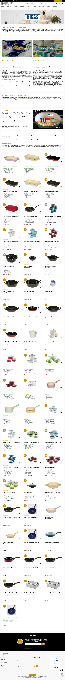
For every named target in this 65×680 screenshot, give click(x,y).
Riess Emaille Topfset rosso (50, 467)
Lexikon (18, 663)
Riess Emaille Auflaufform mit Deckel (10, 216)
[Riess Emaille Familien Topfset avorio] (11, 233)
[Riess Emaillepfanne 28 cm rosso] (11, 559)
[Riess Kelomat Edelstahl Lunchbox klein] (53, 585)
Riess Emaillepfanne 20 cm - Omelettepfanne (50, 518)
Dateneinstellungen (4, 662)
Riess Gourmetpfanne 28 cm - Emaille (10, 592)
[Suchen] (42, 3)
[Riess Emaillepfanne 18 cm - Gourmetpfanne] (11, 509)
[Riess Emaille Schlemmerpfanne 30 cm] (11, 334)
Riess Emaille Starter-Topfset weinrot (10, 392)
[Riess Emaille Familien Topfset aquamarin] (53, 208)
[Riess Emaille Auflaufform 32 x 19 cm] (53, 158)
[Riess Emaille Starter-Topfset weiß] (32, 384)
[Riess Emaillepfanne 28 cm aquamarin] (53, 534)
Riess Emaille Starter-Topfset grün (51, 366)
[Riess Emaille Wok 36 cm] (32, 484)
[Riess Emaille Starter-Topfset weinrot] (11, 384)
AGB (44, 647)
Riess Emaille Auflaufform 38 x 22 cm (52, 191)
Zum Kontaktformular (37, 661)
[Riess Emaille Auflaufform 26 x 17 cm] (11, 158)
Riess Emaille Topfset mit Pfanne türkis (10, 467)
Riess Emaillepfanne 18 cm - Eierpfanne (52, 492)
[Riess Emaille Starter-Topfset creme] (32, 359)
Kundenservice (19, 657)
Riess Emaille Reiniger (49, 291)
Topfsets (42, 70)
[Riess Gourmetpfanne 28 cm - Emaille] (11, 585)
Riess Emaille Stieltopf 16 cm (29, 417)
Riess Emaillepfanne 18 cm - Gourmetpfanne (11, 517)
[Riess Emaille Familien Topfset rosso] (53, 233)
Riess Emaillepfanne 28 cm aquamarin (52, 542)
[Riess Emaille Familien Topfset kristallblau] (32, 233)
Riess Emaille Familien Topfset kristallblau (32, 241)
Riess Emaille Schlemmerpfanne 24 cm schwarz (52, 317)
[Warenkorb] (62, 3)
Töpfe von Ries (35, 66)
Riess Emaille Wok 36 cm (28, 492)
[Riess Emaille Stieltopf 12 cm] (53, 384)
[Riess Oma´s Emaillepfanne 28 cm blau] (11, 610)
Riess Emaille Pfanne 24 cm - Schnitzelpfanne (8, 292)
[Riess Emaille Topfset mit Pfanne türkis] (11, 459)
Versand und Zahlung (20, 659)
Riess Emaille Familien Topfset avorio (10, 241)
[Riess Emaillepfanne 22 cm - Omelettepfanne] (11, 534)
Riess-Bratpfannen (11, 75)
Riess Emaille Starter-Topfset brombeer (10, 366)
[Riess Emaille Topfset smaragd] (11, 484)
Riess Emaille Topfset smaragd (9, 492)
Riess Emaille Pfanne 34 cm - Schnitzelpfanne (29, 292)
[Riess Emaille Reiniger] (53, 283)
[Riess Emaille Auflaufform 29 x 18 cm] (32, 158)
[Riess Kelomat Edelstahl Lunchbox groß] (32, 585)
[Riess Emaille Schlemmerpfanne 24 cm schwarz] (53, 308)
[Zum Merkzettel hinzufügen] (19, 162)
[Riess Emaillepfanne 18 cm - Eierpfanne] (53, 484)
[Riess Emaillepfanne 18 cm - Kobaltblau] (32, 509)
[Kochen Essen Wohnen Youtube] (37, 665)
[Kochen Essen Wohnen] (5, 654)
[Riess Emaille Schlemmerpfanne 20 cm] (11, 308)
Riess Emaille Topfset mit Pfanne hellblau (53, 442)
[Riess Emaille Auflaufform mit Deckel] (11, 208)
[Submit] (43, 644)
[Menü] (63, 669)
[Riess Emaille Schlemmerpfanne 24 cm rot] (32, 308)
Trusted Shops (19, 662)
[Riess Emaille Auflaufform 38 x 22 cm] (53, 183)
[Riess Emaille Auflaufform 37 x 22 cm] (32, 183)
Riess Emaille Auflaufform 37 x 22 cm (31, 191)
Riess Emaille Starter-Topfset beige (51, 341)
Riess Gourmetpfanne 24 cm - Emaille (52, 567)
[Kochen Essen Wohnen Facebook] (34, 665)
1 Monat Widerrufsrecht (5, 663)
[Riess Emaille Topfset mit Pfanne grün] (32, 434)
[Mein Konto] (59, 3)
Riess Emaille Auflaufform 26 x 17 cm (10, 166)
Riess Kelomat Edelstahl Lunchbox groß (31, 592)
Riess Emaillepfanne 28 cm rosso (9, 567)
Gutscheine (19, 666)
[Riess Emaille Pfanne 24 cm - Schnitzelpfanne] (11, 283)
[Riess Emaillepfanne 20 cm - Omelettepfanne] (53, 509)
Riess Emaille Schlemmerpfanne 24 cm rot (32, 316)
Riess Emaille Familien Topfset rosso (52, 241)
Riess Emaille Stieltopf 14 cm (8, 417)
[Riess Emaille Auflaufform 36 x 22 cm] (11, 183)
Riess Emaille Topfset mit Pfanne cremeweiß (11, 442)
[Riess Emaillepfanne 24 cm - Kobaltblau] (32, 534)
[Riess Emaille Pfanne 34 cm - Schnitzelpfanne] (32, 283)
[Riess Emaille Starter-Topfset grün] (53, 359)
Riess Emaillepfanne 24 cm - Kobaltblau (31, 542)
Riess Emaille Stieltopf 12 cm (50, 392)
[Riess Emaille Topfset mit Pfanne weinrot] (32, 459)
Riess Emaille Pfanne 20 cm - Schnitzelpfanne (50, 267)
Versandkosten (35, 676)
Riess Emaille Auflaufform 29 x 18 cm (31, 166)
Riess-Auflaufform (19, 98)
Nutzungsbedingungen (35, 646)
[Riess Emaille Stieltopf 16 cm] (32, 409)
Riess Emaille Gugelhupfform (8, 266)
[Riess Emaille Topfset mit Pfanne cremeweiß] (11, 434)
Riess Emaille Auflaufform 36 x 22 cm (10, 191)
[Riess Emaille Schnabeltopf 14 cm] (32, 334)
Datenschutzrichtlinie (43, 645)
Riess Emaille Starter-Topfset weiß (30, 392)
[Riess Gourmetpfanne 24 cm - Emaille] (53, 559)
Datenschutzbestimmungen (31, 647)
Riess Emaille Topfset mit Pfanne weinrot (32, 467)
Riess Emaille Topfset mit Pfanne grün (31, 442)
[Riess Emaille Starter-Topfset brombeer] (11, 359)
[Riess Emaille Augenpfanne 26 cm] (32, 208)
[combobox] (33, 3)
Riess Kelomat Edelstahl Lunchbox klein (52, 592)
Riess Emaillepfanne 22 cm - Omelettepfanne (8, 543)
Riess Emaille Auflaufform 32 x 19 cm (52, 166)
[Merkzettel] (56, 3)
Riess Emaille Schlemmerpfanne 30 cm (10, 341)
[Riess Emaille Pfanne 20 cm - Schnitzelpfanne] (53, 258)
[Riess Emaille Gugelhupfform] (11, 258)
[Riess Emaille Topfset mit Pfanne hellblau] (53, 434)
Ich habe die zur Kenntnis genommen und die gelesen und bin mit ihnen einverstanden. (35, 648)
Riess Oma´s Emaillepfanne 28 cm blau (10, 617)
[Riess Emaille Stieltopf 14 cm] (11, 409)
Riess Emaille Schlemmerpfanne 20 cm (10, 316)
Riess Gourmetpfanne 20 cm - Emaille (31, 567)
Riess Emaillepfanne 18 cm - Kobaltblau (31, 517)
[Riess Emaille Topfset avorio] (53, 409)
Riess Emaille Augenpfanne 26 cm (30, 216)
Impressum (3, 665)
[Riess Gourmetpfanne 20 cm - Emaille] (32, 559)
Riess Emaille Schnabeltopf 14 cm (30, 341)
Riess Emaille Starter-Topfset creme (31, 366)
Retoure (18, 660)
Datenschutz (3, 659)
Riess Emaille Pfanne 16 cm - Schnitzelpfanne (29, 267)
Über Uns (2, 657)
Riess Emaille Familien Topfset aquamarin (53, 216)
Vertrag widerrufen (32, 674)
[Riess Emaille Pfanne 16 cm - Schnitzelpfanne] (32, 258)
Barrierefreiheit (3, 666)
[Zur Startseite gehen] (7, 3)
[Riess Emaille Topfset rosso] (53, 459)
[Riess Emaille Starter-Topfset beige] (53, 334)
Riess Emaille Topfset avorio (50, 417)
